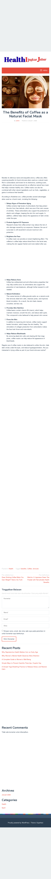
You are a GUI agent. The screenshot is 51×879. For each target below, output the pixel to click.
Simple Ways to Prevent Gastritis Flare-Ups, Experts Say (21, 663)
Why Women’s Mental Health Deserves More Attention (20, 656)
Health (11, 568)
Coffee (29, 568)
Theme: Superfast (37, 822)
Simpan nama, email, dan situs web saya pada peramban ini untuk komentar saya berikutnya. (23, 632)
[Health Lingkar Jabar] (25, 59)
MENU (45, 70)
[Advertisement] (25, 25)
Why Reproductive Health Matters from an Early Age (20, 652)
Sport (3, 808)
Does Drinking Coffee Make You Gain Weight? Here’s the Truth (13, 577)
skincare (36, 568)
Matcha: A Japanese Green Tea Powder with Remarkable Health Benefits (38, 578)
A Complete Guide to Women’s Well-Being (16, 659)
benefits (23, 568)
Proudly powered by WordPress (18, 822)
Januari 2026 (6, 795)
